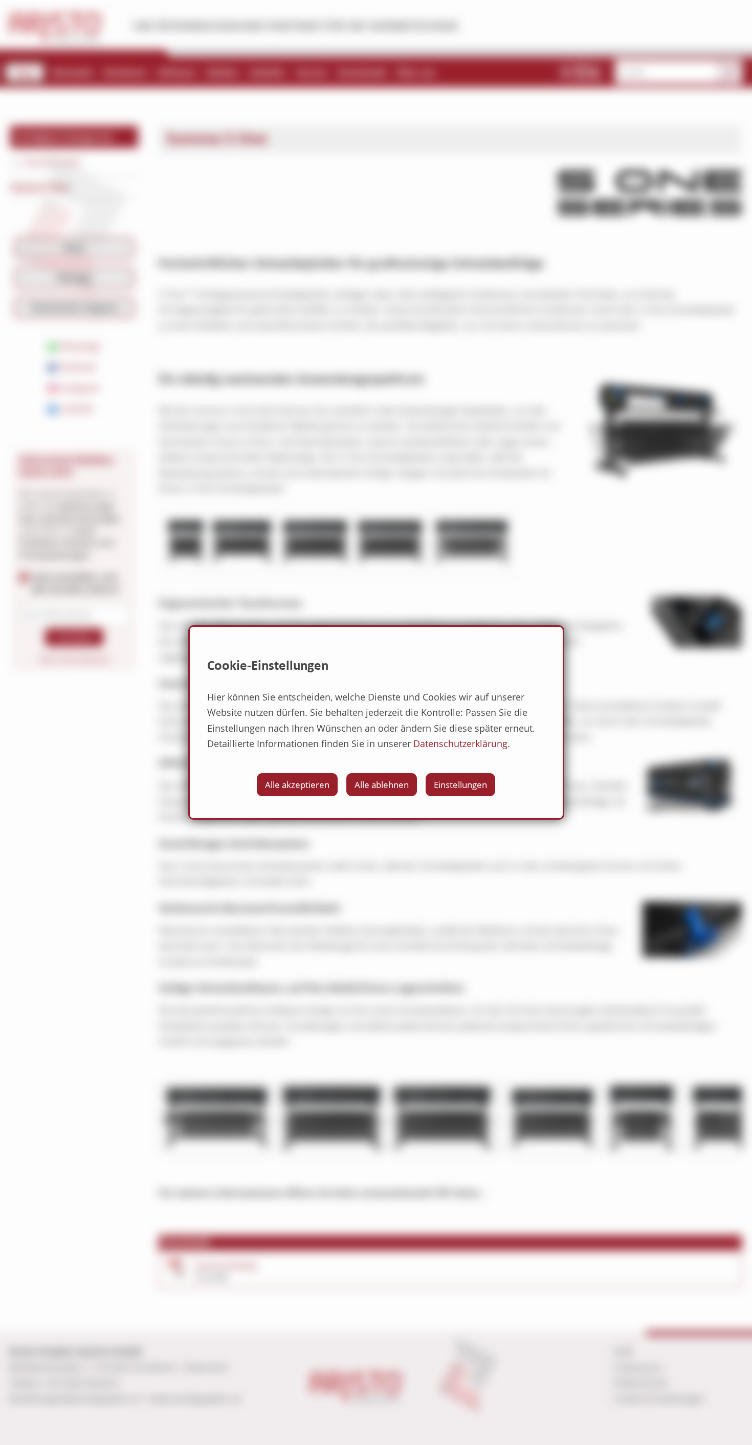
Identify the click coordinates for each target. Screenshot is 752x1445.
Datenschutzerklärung (460, 743)
